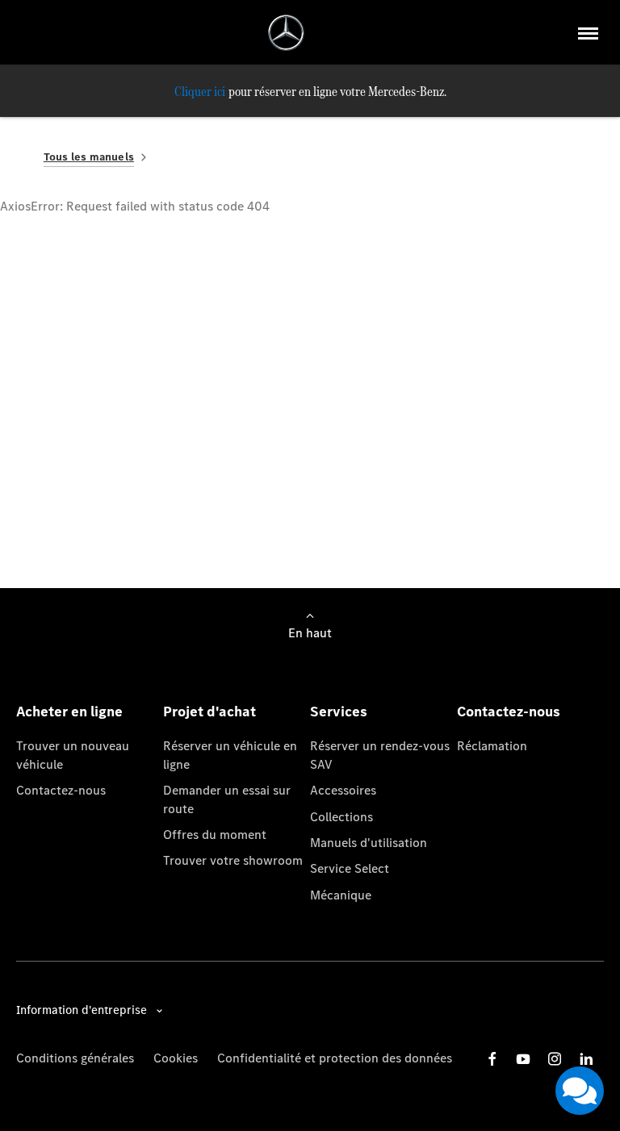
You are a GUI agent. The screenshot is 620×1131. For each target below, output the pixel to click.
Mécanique (340, 895)
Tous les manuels (89, 157)
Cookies (175, 1058)
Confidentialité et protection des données (334, 1058)
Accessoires (343, 790)
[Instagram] (554, 1059)
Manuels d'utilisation (368, 842)
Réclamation (492, 745)
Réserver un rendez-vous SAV (380, 754)
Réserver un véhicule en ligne (230, 754)
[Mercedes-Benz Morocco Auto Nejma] (286, 33)
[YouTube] (523, 1059)
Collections (341, 816)
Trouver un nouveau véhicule (72, 754)
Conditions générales (75, 1058)
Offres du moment (214, 834)
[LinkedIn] (586, 1059)
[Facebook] (492, 1059)
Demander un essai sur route (227, 799)
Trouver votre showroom (233, 860)
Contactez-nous (61, 790)
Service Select (349, 868)
